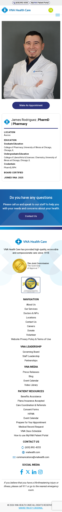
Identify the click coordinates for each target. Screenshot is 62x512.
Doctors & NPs (31, 313)
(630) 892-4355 (21, 3)
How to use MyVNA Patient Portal (31, 435)
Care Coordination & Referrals (31, 405)
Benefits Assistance (31, 396)
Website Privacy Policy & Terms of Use (31, 339)
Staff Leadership (31, 356)
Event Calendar (31, 380)
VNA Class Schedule (31, 431)
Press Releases (31, 372)
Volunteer (31, 335)
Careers (31, 326)
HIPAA (31, 413)
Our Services (31, 309)
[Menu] (58, 15)
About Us (31, 304)
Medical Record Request (31, 426)
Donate (31, 330)
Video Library (31, 385)
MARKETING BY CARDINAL (31, 508)
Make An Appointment (31, 105)
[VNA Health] (31, 242)
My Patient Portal (40, 3)
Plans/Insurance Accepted (31, 400)
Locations (31, 317)
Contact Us (31, 216)
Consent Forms (31, 409)
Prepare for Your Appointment (31, 422)
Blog (31, 376)
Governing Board (31, 352)
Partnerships (31, 360)
